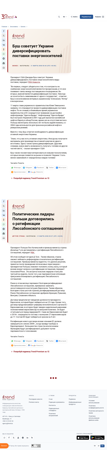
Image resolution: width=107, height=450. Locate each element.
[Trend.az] (9, 16)
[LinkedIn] (27, 438)
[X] (13, 438)
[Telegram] (23, 438)
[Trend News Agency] (8, 397)
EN (95, 446)
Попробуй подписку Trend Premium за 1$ (31, 178)
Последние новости (35, 399)
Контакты (52, 405)
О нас (51, 399)
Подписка (72, 399)
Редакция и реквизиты (56, 402)
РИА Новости (34, 82)
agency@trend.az (8, 423)
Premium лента (34, 402)
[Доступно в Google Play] (97, 438)
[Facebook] (9, 438)
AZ (98, 446)
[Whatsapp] (4, 438)
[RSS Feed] (32, 438)
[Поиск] (59, 17)
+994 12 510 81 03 (8, 421)
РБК (33, 252)
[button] (4, 31)
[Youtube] (18, 438)
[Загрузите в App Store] (83, 438)
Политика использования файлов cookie (94, 418)
